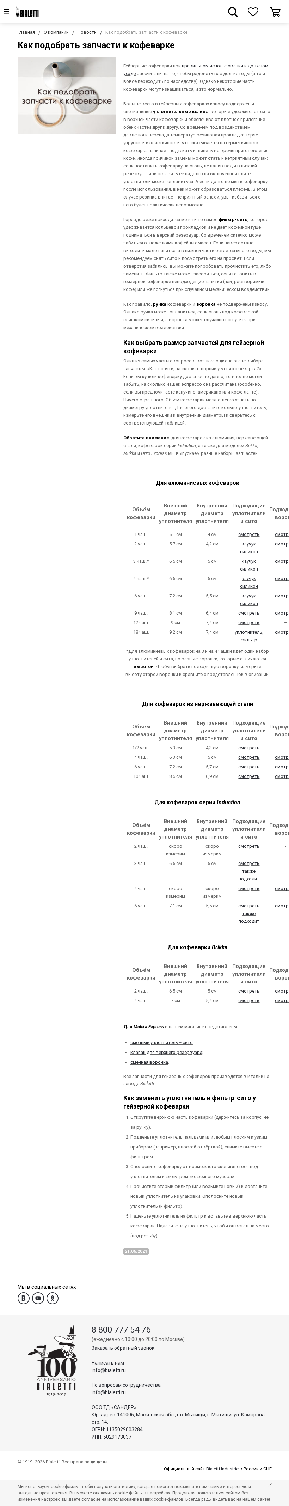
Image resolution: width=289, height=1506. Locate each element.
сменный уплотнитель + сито (161, 1042)
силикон (249, 551)
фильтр (249, 639)
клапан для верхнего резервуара (166, 1052)
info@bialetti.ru (109, 1370)
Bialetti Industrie (222, 1468)
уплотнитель (248, 632)
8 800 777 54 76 (121, 1329)
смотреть (248, 534)
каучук (249, 544)
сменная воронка (149, 1062)
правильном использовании (212, 65)
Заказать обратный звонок (123, 1348)
